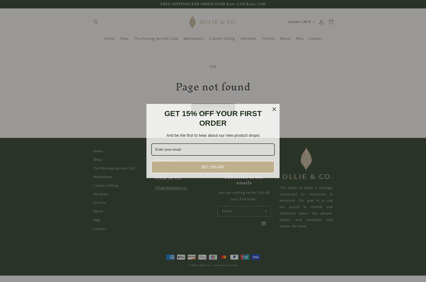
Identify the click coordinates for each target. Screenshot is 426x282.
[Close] (274, 109)
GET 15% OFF (213, 167)
